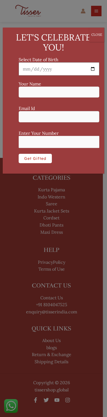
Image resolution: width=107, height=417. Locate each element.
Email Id (27, 108)
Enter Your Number (39, 133)
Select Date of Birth (38, 59)
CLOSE (96, 35)
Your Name (30, 84)
